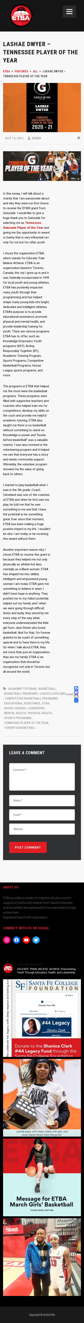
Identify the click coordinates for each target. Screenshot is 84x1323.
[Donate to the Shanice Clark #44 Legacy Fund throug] (42, 1018)
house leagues (15, 708)
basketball (47, 689)
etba (45, 703)
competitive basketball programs (31, 698)
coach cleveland (52, 693)
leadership (36, 708)
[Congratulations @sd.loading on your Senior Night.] (42, 1257)
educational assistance (22, 703)
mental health (15, 713)
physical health (40, 713)
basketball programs (21, 693)
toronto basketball (20, 728)
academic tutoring (22, 689)
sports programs (17, 718)
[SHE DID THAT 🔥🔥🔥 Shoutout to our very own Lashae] (42, 1098)
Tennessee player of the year (26, 723)
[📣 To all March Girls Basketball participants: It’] (42, 1177)
